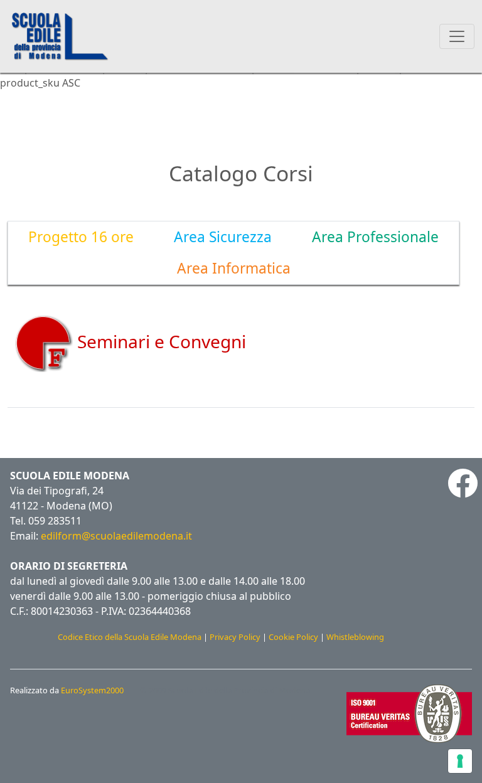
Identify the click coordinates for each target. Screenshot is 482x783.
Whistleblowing (355, 636)
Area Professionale (375, 237)
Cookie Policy (293, 636)
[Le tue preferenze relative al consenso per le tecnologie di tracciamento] (460, 761)
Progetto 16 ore (81, 237)
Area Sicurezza (223, 237)
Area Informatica (234, 268)
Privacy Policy (235, 636)
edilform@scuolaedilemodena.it (116, 536)
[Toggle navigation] (456, 36)
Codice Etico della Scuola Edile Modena (129, 636)
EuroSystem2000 (92, 690)
